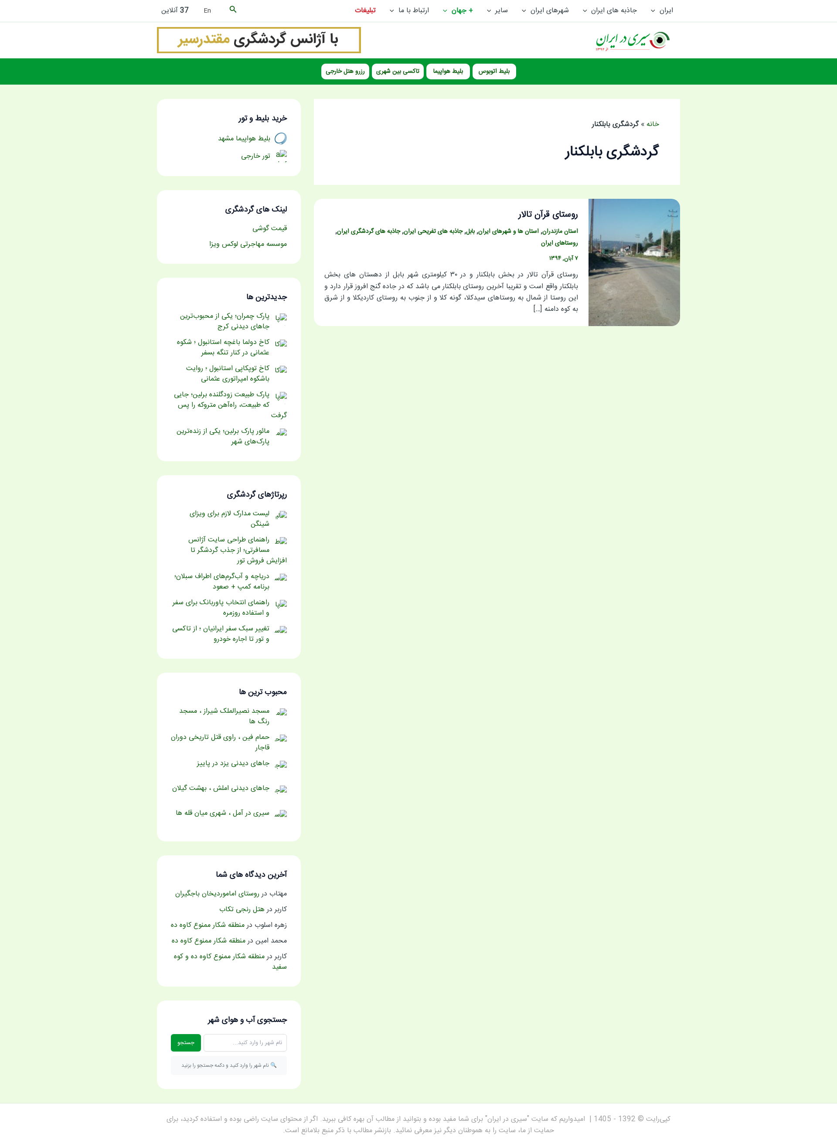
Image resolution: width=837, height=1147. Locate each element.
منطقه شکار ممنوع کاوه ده (208, 925)
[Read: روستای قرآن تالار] (634, 263)
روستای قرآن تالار (548, 215)
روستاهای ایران (559, 243)
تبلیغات (365, 11)
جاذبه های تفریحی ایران (433, 231)
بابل (470, 231)
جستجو (185, 1043)
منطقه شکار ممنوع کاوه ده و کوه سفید (230, 962)
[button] (655, 11)
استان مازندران (560, 231)
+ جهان (462, 11)
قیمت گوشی (269, 229)
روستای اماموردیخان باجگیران (217, 894)
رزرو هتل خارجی (345, 71)
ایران (666, 11)
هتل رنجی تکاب (242, 910)
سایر (501, 11)
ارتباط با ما (413, 11)
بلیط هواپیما (448, 71)
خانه (652, 124)
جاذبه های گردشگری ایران (368, 231)
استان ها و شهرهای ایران (508, 231)
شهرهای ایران (550, 11)
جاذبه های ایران (614, 11)
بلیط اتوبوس (494, 71)
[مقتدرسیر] (259, 40)
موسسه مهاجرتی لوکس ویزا (248, 244)
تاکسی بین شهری (397, 71)
